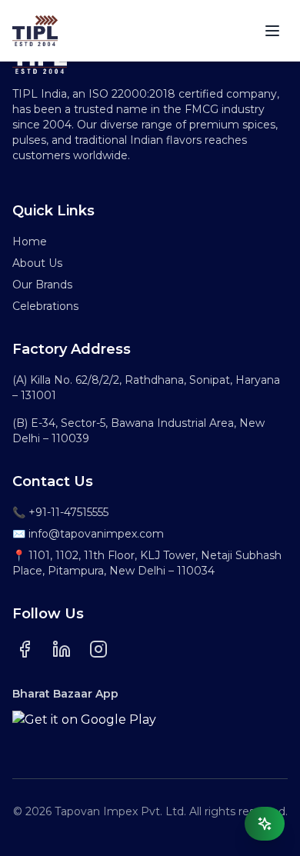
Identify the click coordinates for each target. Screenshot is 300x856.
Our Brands (42, 284)
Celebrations (45, 306)
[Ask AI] (265, 824)
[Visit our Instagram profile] (98, 649)
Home (29, 241)
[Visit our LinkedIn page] (61, 649)
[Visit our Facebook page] (24, 649)
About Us (37, 263)
